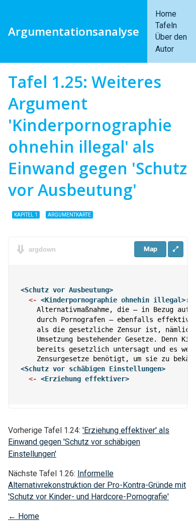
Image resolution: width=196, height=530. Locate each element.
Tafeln (166, 25)
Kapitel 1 (26, 215)
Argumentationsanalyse (73, 31)
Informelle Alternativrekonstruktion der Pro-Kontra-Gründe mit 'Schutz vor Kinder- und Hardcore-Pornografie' (97, 485)
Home (165, 14)
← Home (23, 516)
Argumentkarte (69, 215)
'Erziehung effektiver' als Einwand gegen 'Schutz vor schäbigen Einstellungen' (88, 442)
